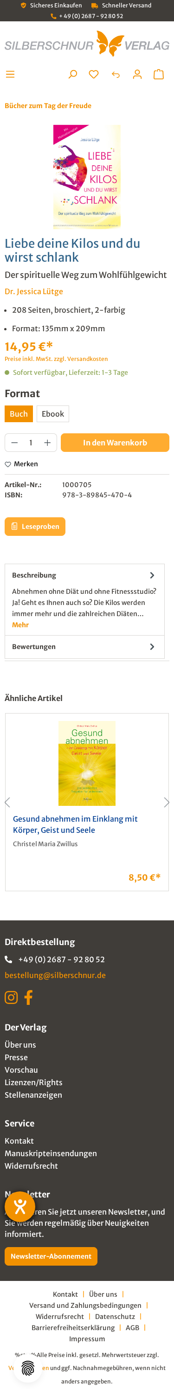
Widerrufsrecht (31, 1166)
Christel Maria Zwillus (45, 844)
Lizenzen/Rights (34, 1082)
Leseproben (39, 526)
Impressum (87, 1339)
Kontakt (19, 1140)
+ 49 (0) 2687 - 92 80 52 (91, 16)
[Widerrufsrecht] (115, 74)
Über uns (20, 1044)
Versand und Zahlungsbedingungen (85, 1305)
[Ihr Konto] (137, 74)
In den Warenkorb (115, 442)
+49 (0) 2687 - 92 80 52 (61, 959)
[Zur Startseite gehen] (87, 44)
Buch (19, 413)
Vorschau (21, 1069)
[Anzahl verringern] (14, 442)
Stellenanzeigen (33, 1095)
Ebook (53, 413)
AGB (132, 1328)
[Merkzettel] (93, 74)
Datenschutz (115, 1316)
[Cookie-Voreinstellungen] (28, 1368)
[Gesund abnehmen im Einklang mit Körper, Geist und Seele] (87, 763)
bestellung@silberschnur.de (55, 975)
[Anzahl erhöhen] (48, 442)
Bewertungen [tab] (34, 647)
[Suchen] (72, 74)
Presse (16, 1057)
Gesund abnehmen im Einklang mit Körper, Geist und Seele (75, 824)
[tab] (85, 600)
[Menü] (13, 74)
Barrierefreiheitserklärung (73, 1328)
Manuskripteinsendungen (51, 1153)
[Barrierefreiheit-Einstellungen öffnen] (20, 1206)
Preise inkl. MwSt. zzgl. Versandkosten (56, 358)
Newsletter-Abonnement (51, 1256)
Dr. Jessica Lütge (34, 291)
